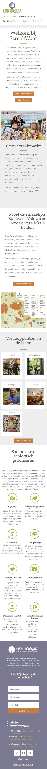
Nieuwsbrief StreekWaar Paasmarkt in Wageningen (22, 739)
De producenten (9, 17)
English (36, 21)
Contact (26, 21)
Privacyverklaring (23, 764)
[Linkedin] (30, 753)
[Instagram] (17, 753)
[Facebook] (23, 753)
